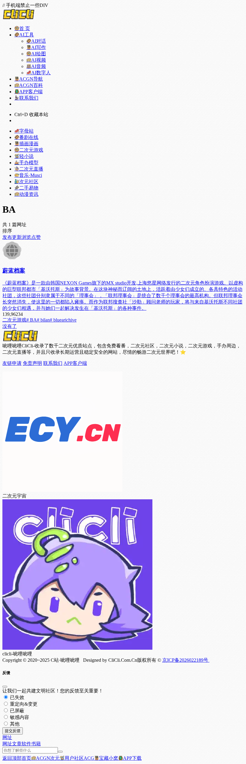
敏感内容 (19, 717)
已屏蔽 (16, 710)
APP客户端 (75, 363)
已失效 (16, 697)
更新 (17, 237)
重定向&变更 (23, 704)
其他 (14, 723)
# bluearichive (63, 319)
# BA (31, 319)
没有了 (9, 326)
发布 (7, 237)
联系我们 (52, 363)
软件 (26, 743)
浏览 (26, 237)
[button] (7, 737)
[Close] (4, 687)
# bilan (43, 319)
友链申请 (12, 363)
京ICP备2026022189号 (185, 660)
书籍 (36, 743)
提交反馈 (12, 731)
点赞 (36, 237)
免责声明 (32, 363)
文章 (17, 743)
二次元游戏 (14, 319)
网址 (7, 743)
